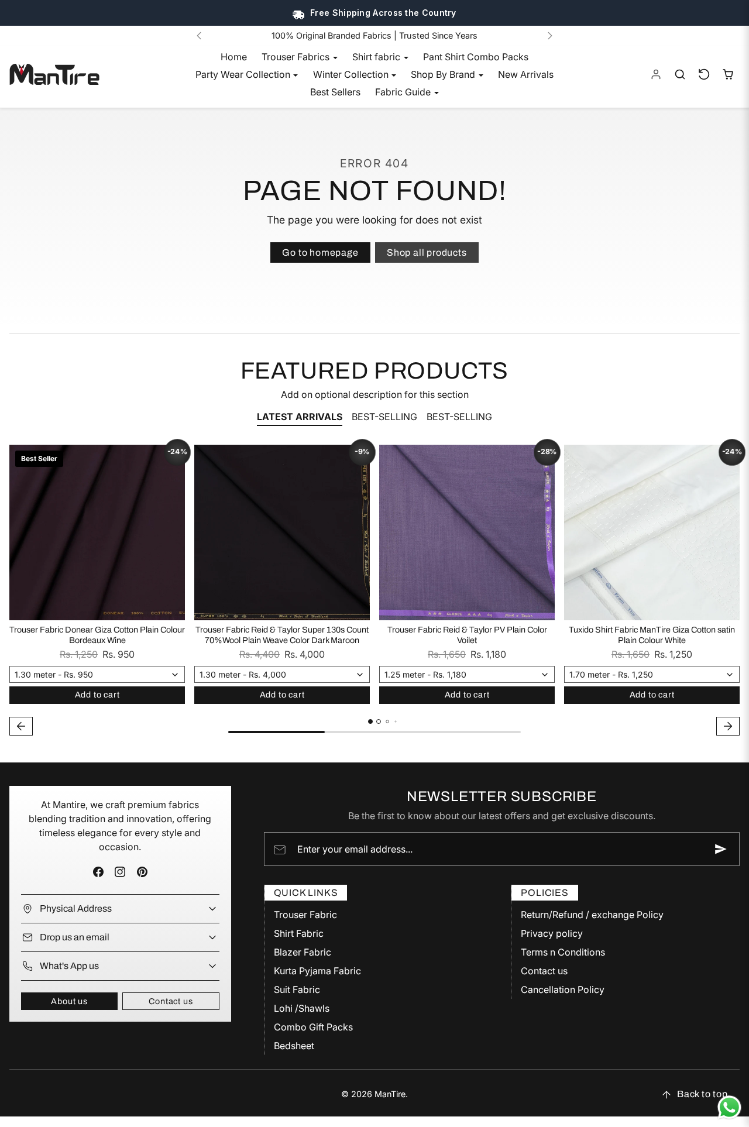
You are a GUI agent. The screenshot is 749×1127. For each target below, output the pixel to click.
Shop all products (427, 252)
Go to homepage (320, 252)
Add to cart (97, 694)
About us (69, 1001)
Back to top (702, 1094)
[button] (680, 75)
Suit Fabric (297, 989)
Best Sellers (335, 92)
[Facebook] (98, 871)
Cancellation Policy (562, 989)
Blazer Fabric (302, 952)
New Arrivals (526, 74)
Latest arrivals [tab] (299, 416)
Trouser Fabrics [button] (297, 57)
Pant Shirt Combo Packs (475, 57)
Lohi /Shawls (301, 1008)
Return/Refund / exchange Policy (592, 914)
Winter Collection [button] (352, 74)
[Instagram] (120, 871)
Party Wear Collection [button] (244, 74)
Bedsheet (294, 1046)
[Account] (656, 75)
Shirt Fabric (299, 933)
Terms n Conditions (563, 952)
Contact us (171, 1001)
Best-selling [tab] (384, 416)
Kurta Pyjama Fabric (317, 971)
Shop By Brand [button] (444, 74)
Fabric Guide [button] (404, 92)
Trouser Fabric (305, 914)
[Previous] (199, 35)
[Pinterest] (142, 871)
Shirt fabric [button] (377, 57)
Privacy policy (552, 933)
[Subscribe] (721, 849)
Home (234, 57)
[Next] (550, 35)
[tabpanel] (374, 591)
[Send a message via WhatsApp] (729, 1107)
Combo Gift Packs (313, 1027)
